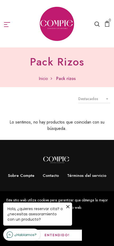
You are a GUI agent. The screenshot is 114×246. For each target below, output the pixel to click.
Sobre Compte (21, 175)
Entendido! (57, 235)
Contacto (51, 175)
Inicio (43, 78)
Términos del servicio (86, 175)
